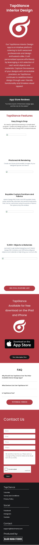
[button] (19, 377)
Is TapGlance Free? (8, 393)
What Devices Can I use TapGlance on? (15, 385)
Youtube (7, 517)
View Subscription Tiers (20, 357)
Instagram (7, 514)
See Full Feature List (19, 288)
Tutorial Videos (19, 402)
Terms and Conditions (11, 496)
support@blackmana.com (13, 529)
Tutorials (7, 492)
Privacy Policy (8, 499)
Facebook (7, 511)
